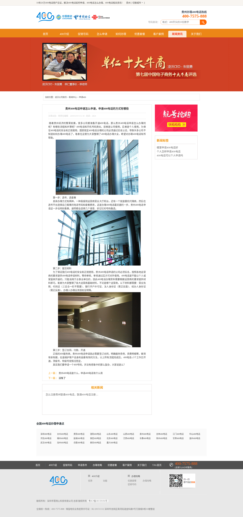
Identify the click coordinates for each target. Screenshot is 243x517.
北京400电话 (112, 438)
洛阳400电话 (95, 434)
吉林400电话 (161, 434)
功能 (105, 480)
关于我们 (196, 34)
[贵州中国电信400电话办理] (83, 17)
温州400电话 (194, 438)
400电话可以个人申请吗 (170, 155)
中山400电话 (194, 434)
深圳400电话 (45, 434)
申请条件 (82, 465)
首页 (45, 34)
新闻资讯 (177, 34)
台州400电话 (62, 434)
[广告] (176, 130)
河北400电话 (45, 438)
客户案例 (158, 34)
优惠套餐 (139, 34)
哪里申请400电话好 (167, 147)
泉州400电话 (145, 434)
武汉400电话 (45, 443)
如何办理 (121, 34)
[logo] (58, 481)
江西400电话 (128, 438)
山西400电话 (128, 434)
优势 (90, 480)
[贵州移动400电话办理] (65, 17)
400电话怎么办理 (95, 2)
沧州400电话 (62, 443)
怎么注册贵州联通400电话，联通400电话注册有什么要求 (73, 394)
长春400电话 (145, 438)
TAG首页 (157, 465)
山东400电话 (112, 434)
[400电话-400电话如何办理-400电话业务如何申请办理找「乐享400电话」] (45, 17)
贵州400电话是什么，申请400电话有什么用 (81, 373)
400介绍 (64, 34)
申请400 (82, 97)
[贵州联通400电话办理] (101, 17)
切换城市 (136, 2)
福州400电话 (62, 438)
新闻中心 (73, 97)
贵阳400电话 (79, 434)
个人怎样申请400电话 (169, 151)
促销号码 (83, 34)
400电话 (109, 2)
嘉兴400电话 (112, 443)
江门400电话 (178, 434)
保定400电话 (95, 438)
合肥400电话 (79, 443)
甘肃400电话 (178, 438)
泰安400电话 (95, 443)
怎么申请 (102, 34)
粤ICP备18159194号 (97, 501)
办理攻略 (97, 465)
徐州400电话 (161, 438)
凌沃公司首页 (61, 97)
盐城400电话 (79, 438)
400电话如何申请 (76, 2)
